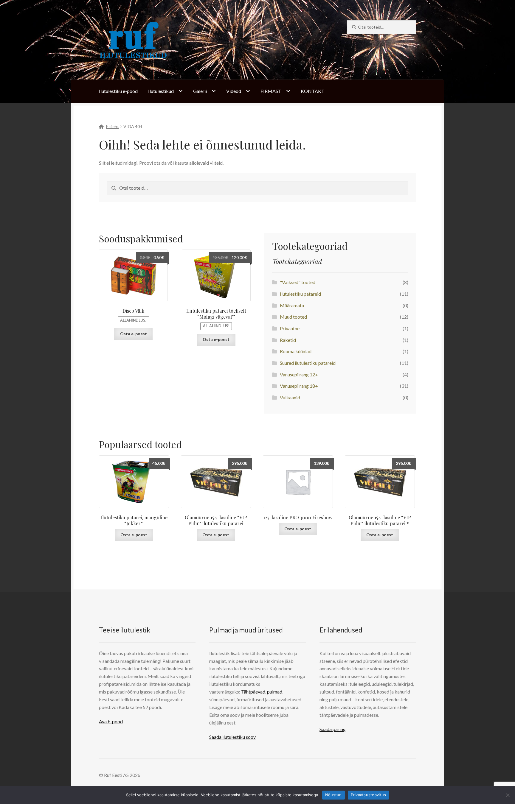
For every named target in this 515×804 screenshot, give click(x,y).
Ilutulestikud (161, 91)
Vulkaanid (290, 397)
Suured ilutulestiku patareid (308, 363)
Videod (233, 91)
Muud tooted (293, 317)
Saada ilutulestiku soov (232, 737)
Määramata (292, 305)
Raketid (288, 340)
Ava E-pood (111, 721)
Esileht (112, 126)
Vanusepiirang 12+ (299, 374)
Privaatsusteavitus (368, 794)
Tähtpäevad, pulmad (261, 691)
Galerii (200, 91)
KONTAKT (313, 91)
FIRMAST (270, 91)
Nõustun (333, 794)
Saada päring (332, 729)
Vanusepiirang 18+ (299, 386)
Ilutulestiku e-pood (118, 91)
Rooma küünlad (295, 351)
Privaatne (290, 328)
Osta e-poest (133, 333)
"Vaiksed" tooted (297, 282)
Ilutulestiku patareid (300, 294)
